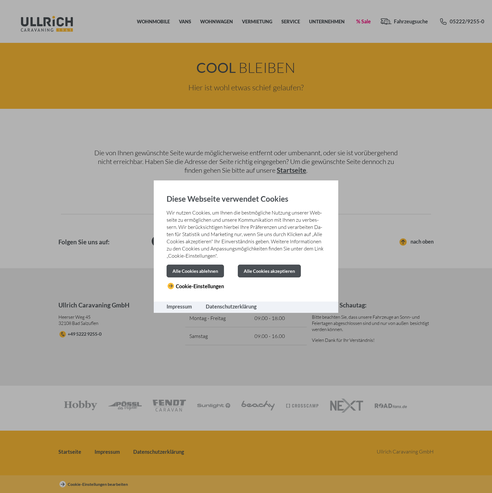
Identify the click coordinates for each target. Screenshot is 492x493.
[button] (195, 271)
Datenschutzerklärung (231, 306)
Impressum (179, 306)
